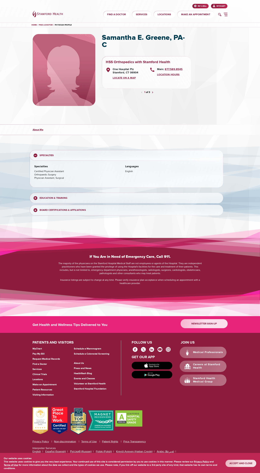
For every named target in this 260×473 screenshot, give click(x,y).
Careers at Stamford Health (206, 366)
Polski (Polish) (104, 451)
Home (34, 25)
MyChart (221, 6)
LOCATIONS (164, 14)
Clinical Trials (39, 374)
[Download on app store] (152, 365)
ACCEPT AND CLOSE (240, 463)
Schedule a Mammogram (87, 348)
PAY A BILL (202, 6)
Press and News (82, 368)
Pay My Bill (38, 353)
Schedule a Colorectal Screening (91, 353)
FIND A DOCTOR (116, 14)
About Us (79, 363)
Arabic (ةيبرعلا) (165, 451)
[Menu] (226, 15)
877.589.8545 (174, 69)
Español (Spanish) (55, 451)
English (36, 451)
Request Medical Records (46, 359)
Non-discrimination (65, 441)
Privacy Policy (40, 441)
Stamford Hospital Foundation (90, 388)
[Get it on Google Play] (152, 374)
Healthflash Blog (83, 373)
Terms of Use (89, 441)
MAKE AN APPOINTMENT (195, 14)
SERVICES (141, 14)
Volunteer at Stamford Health (90, 383)
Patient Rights (110, 441)
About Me (38, 129)
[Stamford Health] (48, 14)
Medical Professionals (208, 352)
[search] (219, 15)
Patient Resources (42, 389)
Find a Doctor (39, 364)
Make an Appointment (44, 384)
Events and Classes (84, 378)
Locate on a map (124, 77)
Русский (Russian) (80, 451)
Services (37, 369)
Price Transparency (134, 441)
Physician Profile (63, 25)
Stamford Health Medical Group (204, 380)
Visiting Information (43, 394)
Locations (37, 379)
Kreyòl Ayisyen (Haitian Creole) (134, 451)
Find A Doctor (46, 25)
